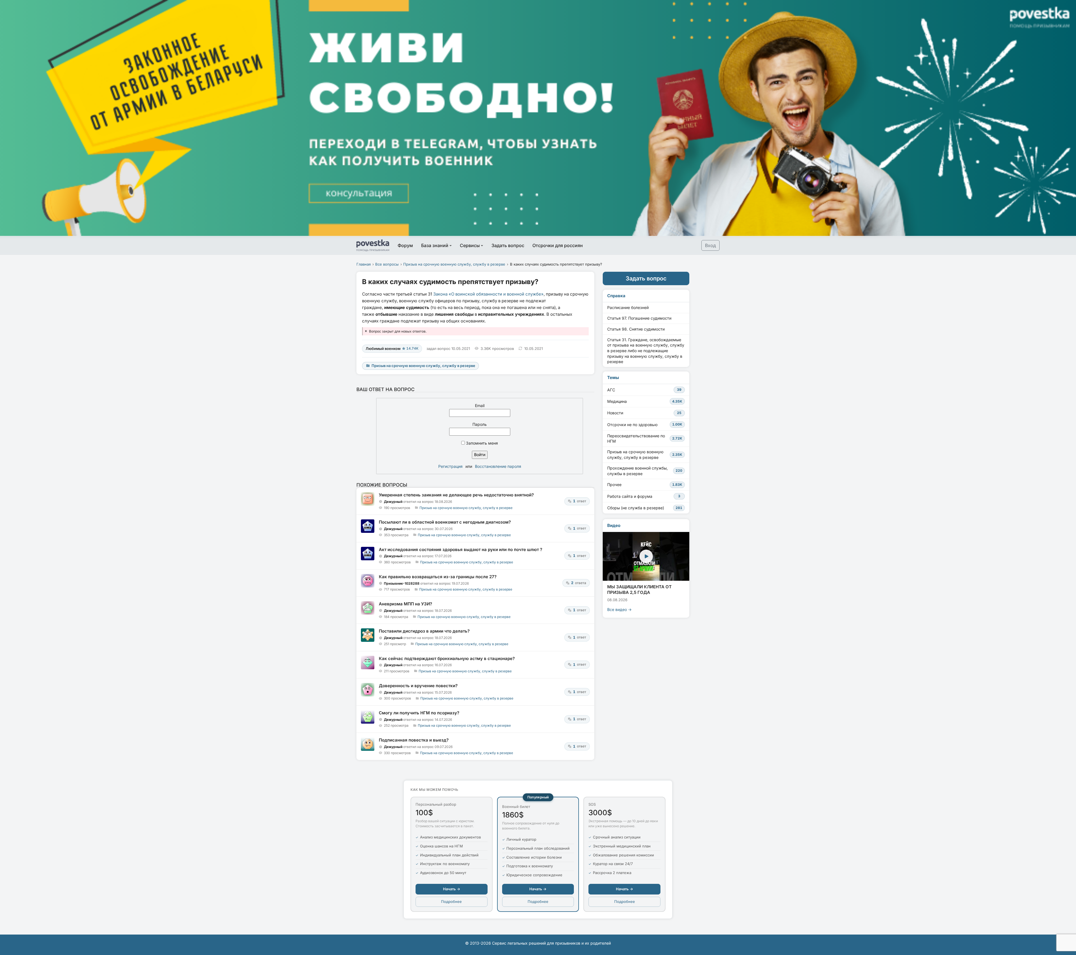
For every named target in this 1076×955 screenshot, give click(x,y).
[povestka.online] (372, 245)
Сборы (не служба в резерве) (644, 507)
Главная (363, 264)
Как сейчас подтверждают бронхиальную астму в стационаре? (447, 658)
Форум (405, 245)
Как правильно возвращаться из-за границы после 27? (438, 576)
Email (479, 405)
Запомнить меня (481, 443)
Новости (644, 412)
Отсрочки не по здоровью (644, 424)
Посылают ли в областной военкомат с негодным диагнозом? (445, 522)
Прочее (644, 484)
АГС (644, 389)
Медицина (644, 401)
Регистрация (450, 466)
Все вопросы (387, 264)
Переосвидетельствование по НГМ (644, 438)
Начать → (451, 889)
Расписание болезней (628, 307)
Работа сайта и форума (643, 496)
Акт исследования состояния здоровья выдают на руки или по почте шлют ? (460, 549)
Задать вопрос (507, 245)
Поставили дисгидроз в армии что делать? (424, 631)
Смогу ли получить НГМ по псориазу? (419, 712)
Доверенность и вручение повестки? (418, 685)
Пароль (479, 424)
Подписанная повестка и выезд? (414, 740)
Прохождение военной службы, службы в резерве (644, 471)
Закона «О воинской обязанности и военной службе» (488, 294)
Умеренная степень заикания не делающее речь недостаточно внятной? (456, 495)
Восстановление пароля (498, 466)
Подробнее (451, 901)
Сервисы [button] (470, 245)
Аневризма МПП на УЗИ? (405, 604)
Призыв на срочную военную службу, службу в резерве (454, 264)
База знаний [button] (434, 245)
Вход (710, 245)
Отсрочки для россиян (557, 245)
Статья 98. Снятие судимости (636, 329)
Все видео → (619, 609)
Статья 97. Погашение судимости (639, 318)
